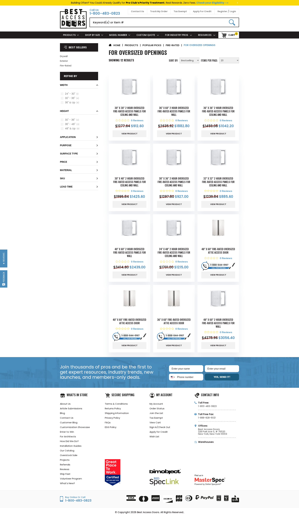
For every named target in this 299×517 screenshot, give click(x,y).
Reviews (64, 471)
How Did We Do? (69, 443)
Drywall (64, 56)
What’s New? (67, 485)
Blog (62, 415)
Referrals (65, 467)
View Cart (155, 424)
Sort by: (173, 60)
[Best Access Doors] (73, 28)
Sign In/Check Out (160, 429)
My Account (156, 406)
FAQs (108, 424)
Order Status (157, 410)
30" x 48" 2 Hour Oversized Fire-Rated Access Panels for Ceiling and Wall (129, 182)
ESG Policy (110, 429)
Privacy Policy (112, 420)
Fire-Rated (65, 65)
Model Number (118, 35)
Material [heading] (66, 170)
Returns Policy (113, 410)
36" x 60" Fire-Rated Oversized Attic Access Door (174, 323)
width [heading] (64, 85)
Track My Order (159, 11)
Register (222, 11)
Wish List (154, 438)
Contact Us (137, 11)
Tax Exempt (180, 11)
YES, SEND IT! (222, 379)
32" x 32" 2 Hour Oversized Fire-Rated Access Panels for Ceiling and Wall (218, 182)
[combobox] (172, 379)
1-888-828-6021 (207, 420)
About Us (65, 406)
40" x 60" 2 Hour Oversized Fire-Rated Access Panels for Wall (129, 254)
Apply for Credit (159, 434)
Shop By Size (92, 35)
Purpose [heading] (65, 145)
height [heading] (64, 111)
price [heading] (63, 162)
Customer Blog (68, 424)
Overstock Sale (68, 457)
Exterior (64, 61)
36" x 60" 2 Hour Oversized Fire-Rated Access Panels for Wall (174, 111)
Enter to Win (67, 434)
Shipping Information (117, 415)
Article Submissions (71, 410)
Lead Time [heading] (66, 186)
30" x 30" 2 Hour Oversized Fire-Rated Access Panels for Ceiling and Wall (129, 111)
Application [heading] (68, 137)
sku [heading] (62, 178)
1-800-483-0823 (105, 13)
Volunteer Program (71, 481)
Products (69, 35)
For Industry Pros (177, 35)
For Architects (68, 438)
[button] (79, 86)
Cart (231, 35)
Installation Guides (70, 448)
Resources (205, 35)
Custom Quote (146, 35)
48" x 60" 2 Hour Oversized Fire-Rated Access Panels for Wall (218, 325)
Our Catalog (67, 452)
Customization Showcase (75, 429)
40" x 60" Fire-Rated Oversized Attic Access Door (129, 323)
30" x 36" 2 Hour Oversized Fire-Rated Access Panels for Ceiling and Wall (174, 182)
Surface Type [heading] (69, 153)
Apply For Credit (202, 11)
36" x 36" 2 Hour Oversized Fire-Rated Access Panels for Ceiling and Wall (218, 111)
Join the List (156, 415)
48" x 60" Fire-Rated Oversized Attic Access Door (218, 252)
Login (233, 11)
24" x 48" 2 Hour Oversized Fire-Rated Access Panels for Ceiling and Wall (174, 254)
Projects (64, 462)
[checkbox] (62, 94)
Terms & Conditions (116, 406)
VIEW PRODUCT (129, 134)
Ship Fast (65, 476)
